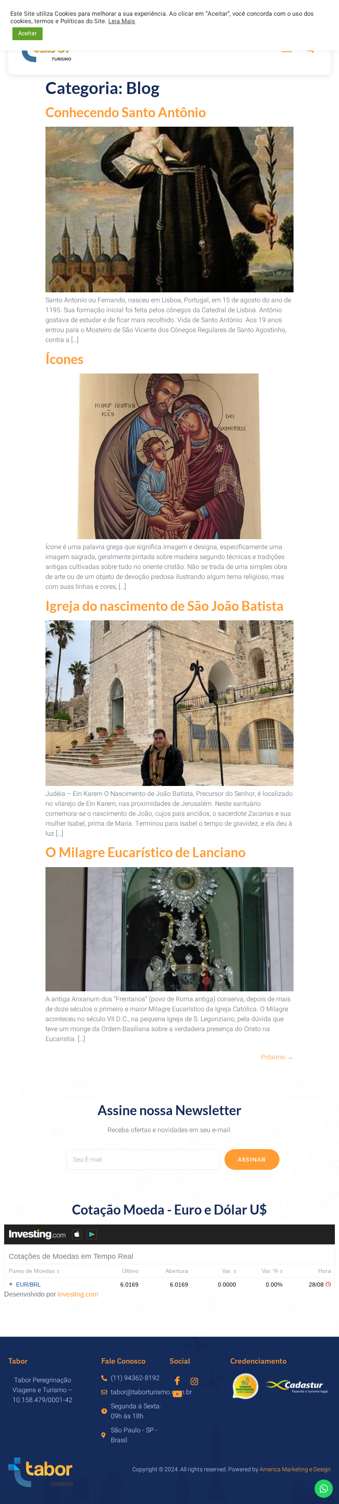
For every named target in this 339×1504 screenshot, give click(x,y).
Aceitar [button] (27, 33)
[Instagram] (194, 1381)
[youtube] (177, 1394)
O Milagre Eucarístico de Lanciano (145, 852)
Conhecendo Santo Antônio (125, 112)
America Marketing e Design (295, 1469)
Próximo (277, 1057)
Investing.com (77, 1294)
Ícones (64, 359)
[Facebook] (177, 1379)
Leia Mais (121, 21)
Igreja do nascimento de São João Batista (164, 606)
